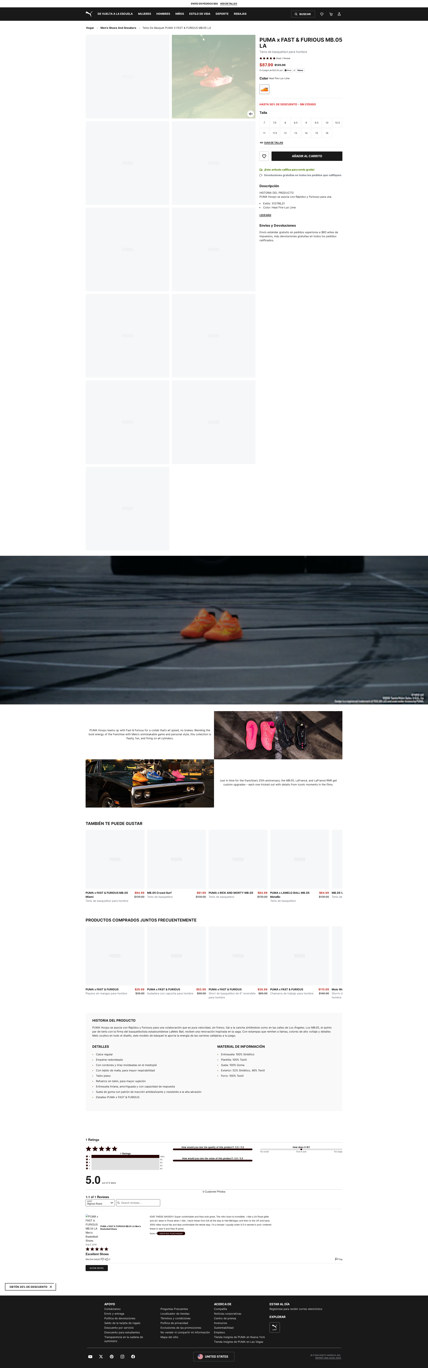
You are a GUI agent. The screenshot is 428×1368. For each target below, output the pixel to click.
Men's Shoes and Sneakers (118, 27)
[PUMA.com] (88, 14)
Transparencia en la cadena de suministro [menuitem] (123, 1339)
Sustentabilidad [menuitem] (224, 1327)
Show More (97, 1268)
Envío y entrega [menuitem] (114, 1313)
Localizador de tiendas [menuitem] (174, 1313)
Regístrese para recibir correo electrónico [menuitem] (296, 1309)
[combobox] (100, 1202)
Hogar (90, 27)
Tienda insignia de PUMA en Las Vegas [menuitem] (238, 1341)
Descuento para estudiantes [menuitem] (122, 1332)
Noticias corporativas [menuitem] (227, 1313)
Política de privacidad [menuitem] (174, 1323)
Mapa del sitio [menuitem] (169, 1337)
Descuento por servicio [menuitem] (119, 1327)
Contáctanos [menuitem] (112, 1309)
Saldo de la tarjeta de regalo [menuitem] (122, 1323)
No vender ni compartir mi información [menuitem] (185, 1332)
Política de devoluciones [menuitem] (119, 1318)
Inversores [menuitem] (220, 1323)
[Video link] (214, 630)
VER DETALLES (228, 3)
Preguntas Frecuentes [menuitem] (174, 1309)
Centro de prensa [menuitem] (225, 1318)
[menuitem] (115, 14)
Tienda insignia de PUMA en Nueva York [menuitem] (239, 1337)
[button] (125, 1156)
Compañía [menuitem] (220, 1309)
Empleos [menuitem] (219, 1332)
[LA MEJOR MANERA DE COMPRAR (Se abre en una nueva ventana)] (275, 1327)
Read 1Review (283, 58)
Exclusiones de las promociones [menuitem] (180, 1327)
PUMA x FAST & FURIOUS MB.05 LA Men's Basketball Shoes (120, 1227)
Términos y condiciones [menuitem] (175, 1318)
